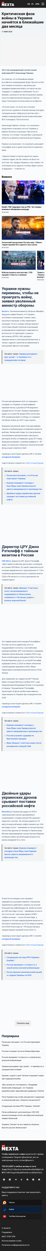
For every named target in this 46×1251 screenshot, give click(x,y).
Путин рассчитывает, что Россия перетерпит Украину (21, 1043)
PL (32, 4)
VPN (37, 4)
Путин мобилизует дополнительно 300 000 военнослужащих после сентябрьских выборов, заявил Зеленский (22, 1115)
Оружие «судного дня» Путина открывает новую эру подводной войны (23, 1077)
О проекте (6, 1228)
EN (28, 4)
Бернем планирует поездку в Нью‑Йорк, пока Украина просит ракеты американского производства (24, 486)
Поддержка (7, 1232)
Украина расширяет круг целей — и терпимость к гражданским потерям (21, 357)
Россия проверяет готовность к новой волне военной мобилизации (21, 1058)
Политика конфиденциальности (15, 1245)
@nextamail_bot (29, 1157)
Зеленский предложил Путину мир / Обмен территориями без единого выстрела (22, 243)
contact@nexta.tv (26, 1160)
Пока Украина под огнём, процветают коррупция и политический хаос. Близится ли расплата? (23, 1098)
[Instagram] (33, 1179)
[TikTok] (21, 1179)
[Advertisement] (23, 52)
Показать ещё (23, 1023)
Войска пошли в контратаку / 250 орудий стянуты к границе (17, 273)
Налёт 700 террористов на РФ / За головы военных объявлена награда (21, 208)
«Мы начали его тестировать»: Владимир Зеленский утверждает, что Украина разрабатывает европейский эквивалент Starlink (23, 1088)
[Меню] (42, 4)
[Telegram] (16, 1179)
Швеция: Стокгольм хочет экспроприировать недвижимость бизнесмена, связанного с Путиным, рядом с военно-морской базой (21, 594)
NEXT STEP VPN (8, 1236)
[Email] (39, 1179)
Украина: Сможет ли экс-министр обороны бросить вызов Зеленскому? (20, 1126)
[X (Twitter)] (10, 1179)
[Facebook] (27, 1179)
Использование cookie (11, 1241)
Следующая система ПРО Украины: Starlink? (21, 1106)
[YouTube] (4, 1179)
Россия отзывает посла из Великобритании (21, 1051)
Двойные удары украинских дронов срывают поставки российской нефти (23, 496)
